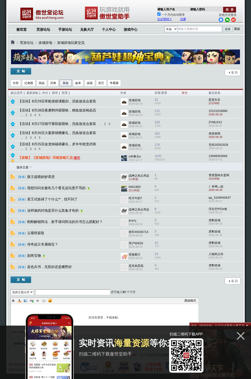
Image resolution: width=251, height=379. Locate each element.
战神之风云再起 (139, 175)
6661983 (135, 187)
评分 (45, 93)
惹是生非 (214, 99)
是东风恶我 (136, 266)
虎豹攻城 (214, 220)
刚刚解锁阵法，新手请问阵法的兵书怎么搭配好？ (65, 222)
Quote (37, 300)
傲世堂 (21, 29)
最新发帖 (32, 93)
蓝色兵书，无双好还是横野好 (50, 267)
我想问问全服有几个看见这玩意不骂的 (57, 188)
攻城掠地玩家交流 (71, 43)
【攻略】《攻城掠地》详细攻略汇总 (45, 157)
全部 (16, 83)
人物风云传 (216, 254)
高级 (237, 29)
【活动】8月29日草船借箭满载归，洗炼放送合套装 (57, 101)
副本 (78, 83)
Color (19, 300)
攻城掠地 (45, 43)
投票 (65, 93)
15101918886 (218, 111)
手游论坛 (65, 29)
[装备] (21, 177)
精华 (55, 93)
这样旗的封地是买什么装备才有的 (53, 210)
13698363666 (218, 156)
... (22, 115)
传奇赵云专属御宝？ (43, 244)
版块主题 (22, 167)
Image (25, 300)
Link (31, 300)
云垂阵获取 (36, 233)
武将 (53, 83)
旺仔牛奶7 (135, 198)
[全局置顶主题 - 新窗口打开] (13, 102)
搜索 (228, 29)
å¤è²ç (132, 220)
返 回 (234, 72)
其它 (101, 83)
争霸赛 (114, 83)
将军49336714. (139, 232)
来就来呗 (214, 133)
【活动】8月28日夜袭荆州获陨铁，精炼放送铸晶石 (57, 110)
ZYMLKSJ (215, 122)
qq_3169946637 (220, 197)
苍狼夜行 (134, 254)
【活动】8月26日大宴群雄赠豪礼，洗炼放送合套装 (57, 133)
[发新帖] (21, 71)
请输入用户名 (166, 9)
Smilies (50, 300)
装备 (66, 83)
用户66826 (136, 243)
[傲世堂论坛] (13, 42)
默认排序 (17, 93)
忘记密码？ (164, 19)
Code (43, 300)
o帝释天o (135, 156)
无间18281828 (218, 145)
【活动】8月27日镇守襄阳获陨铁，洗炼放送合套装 (57, 124)
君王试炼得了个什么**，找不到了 (53, 199)
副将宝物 (34, 255)
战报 (90, 83)
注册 (183, 19)
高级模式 (190, 300)
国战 (42, 83)
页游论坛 (43, 29)
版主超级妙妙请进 (41, 177)
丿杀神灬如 (216, 186)
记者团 (28, 83)
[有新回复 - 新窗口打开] (13, 178)
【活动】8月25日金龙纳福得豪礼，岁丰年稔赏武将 (57, 144)
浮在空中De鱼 (218, 209)
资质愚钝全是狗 (219, 175)
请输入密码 (197, 9)
